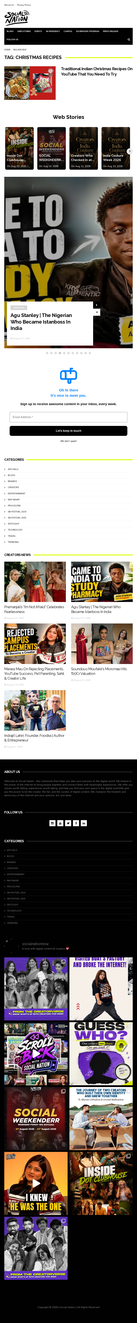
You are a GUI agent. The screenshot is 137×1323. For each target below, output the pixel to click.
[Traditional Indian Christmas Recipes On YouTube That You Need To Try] (30, 83)
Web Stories (24, 31)
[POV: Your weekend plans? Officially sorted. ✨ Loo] (36, 1118)
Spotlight (13, 523)
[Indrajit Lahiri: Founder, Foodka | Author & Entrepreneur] (35, 710)
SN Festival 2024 (17, 511)
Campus (68, 31)
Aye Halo (13, 469)
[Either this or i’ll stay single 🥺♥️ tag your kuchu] (36, 1183)
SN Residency (53, 31)
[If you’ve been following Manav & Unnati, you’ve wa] (101, 1118)
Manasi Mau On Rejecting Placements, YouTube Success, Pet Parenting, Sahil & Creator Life (34, 674)
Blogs (10, 31)
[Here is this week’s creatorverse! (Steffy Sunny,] (36, 988)
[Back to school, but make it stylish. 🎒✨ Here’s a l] (101, 1183)
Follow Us (12, 39)
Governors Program (87, 31)
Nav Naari (14, 499)
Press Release (110, 31)
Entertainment (16, 493)
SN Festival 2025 (17, 517)
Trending (13, 542)
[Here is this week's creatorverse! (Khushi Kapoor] (36, 1248)
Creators (18, 307)
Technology (15, 529)
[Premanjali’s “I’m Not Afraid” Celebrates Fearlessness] (35, 582)
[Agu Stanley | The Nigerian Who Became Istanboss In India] (102, 582)
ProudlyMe (14, 505)
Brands (12, 481)
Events (38, 31)
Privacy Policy (24, 5)
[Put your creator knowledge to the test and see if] (101, 1053)
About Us (9, 5)
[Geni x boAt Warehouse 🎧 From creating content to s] (101, 988)
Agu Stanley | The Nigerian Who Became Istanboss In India (41, 321)
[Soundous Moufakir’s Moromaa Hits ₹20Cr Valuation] (102, 643)
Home (7, 49)
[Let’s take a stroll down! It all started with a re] (36, 1053)
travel (12, 536)
